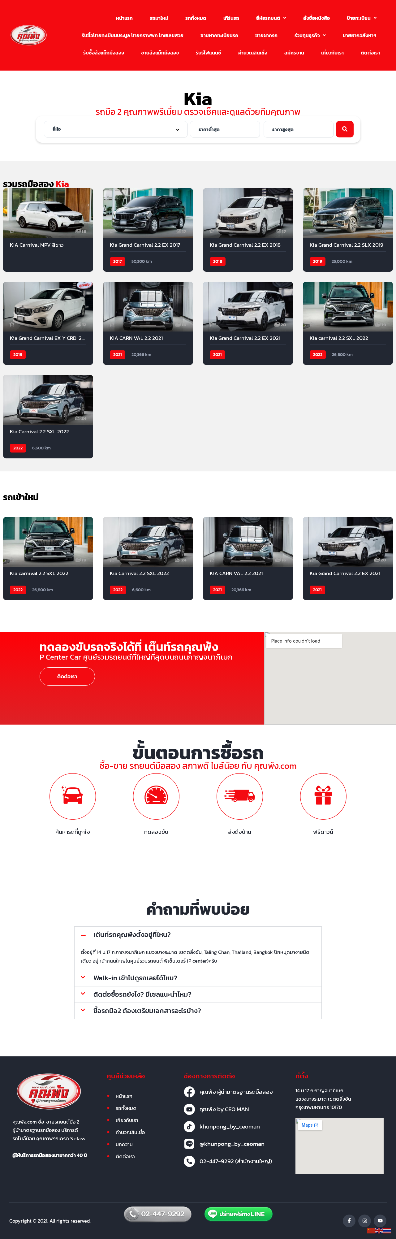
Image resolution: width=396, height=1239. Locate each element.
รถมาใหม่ (159, 18)
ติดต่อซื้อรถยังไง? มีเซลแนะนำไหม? (142, 994)
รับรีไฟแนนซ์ (208, 52)
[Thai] (387, 1230)
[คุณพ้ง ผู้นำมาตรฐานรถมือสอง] (189, 1092)
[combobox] (115, 129)
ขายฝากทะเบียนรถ (219, 35)
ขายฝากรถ (266, 35)
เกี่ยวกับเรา (332, 52)
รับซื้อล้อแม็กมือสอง (103, 52)
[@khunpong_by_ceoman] (189, 1144)
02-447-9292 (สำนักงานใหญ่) (236, 1161)
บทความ (124, 1144)
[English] (379, 1230)
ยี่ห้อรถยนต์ (268, 18)
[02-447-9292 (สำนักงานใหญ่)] (189, 1161)
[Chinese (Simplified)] (371, 1230)
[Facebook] (349, 1221)
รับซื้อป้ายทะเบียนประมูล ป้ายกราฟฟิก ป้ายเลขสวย (132, 35)
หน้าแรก (124, 18)
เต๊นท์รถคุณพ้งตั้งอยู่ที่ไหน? (132, 934)
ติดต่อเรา (370, 52)
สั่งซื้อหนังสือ (316, 18)
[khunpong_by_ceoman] (189, 1126)
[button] (271, 18)
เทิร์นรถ (231, 18)
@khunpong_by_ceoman (232, 1143)
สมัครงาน (294, 52)
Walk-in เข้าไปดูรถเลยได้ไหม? (135, 978)
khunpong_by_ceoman (230, 1126)
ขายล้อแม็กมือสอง (160, 52)
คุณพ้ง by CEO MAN (224, 1109)
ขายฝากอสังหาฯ (360, 35)
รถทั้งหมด (195, 18)
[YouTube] (380, 1221)
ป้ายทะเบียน (359, 18)
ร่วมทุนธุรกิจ (307, 35)
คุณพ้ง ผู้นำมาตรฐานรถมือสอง (236, 1091)
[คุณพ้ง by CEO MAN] (189, 1109)
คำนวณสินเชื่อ (252, 52)
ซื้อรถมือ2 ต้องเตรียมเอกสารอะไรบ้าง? (147, 1011)
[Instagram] (364, 1221)
